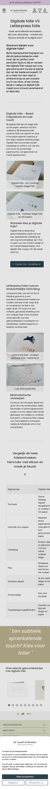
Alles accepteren (25, 776)
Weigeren (13, 782)
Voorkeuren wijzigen (38, 782)
